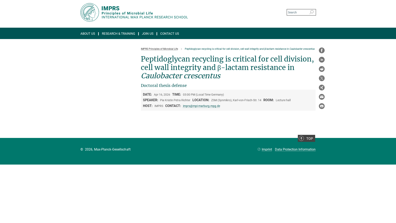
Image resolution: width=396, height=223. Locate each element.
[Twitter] (322, 78)
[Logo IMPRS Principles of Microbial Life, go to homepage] (157, 12)
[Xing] (322, 87)
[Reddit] (322, 69)
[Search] (311, 12)
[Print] (322, 106)
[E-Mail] (322, 97)
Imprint (267, 149)
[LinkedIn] (322, 60)
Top (309, 138)
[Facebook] (322, 50)
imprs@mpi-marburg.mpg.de (201, 106)
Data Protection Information (295, 149)
